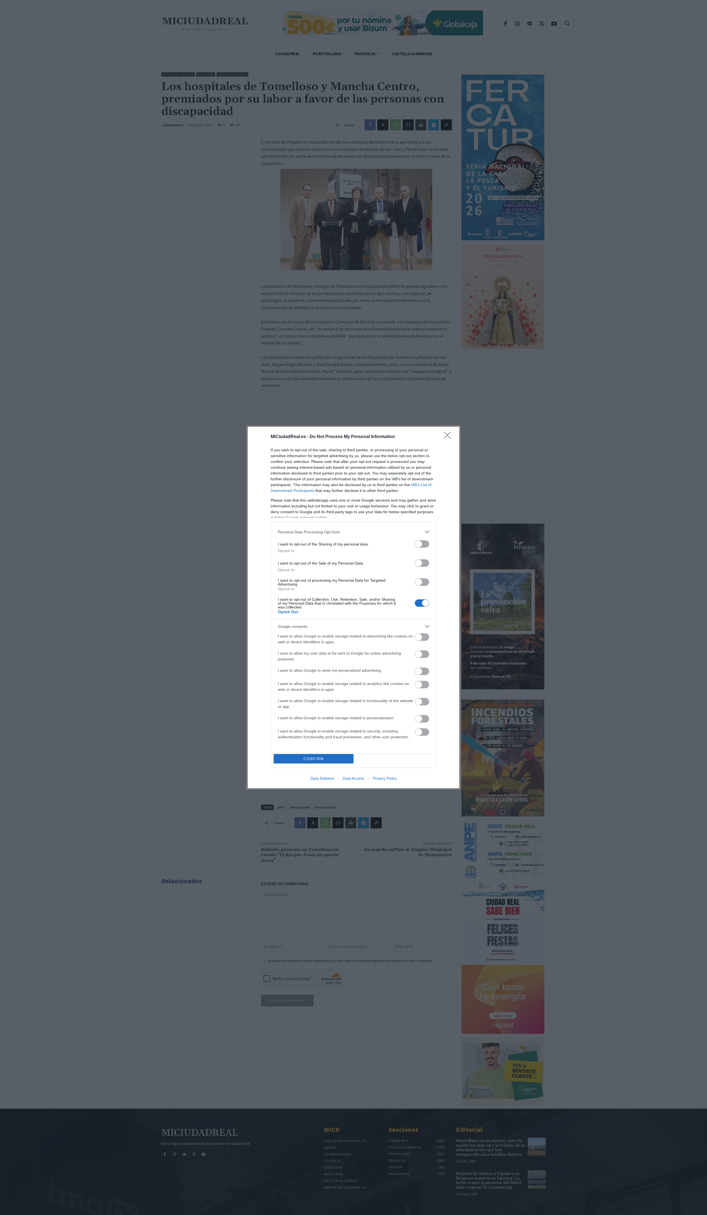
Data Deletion (322, 778)
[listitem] (353, 532)
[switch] (422, 544)
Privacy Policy (385, 778)
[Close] (449, 437)
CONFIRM (314, 759)
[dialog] (353, 607)
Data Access (353, 778)
